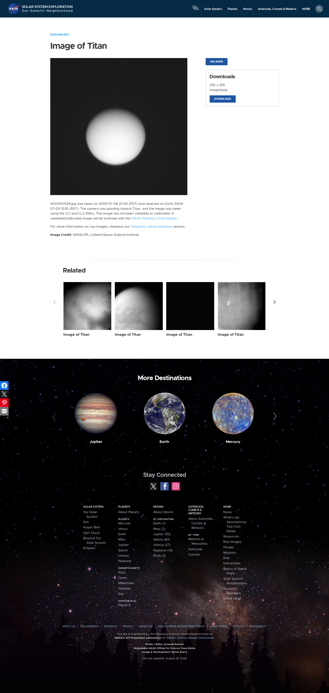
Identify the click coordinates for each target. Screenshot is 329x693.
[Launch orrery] (195, 10)
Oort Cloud (91, 532)
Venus (123, 528)
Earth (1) (159, 523)
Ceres (122, 577)
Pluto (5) (159, 555)
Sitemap (238, 626)
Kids (226, 558)
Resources (231, 536)
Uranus (123, 555)
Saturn (123, 550)
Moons (158, 506)
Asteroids (195, 549)
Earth (164, 442)
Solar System (93, 506)
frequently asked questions (151, 226)
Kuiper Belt (91, 527)
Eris (121, 594)
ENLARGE (216, 61)
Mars (121, 539)
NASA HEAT (232, 598)
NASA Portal (219, 626)
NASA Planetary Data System (154, 218)
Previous (54, 302)
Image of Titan (76, 335)
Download (222, 99)
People (228, 547)
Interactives (231, 563)
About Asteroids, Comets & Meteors (200, 523)
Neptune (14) (163, 550)
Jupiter (96, 442)
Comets (194, 554)
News (227, 512)
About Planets (128, 512)
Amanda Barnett (174, 644)
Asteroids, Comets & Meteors (196, 510)
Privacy (128, 626)
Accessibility (258, 626)
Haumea (124, 588)
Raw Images (59, 34)
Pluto (122, 572)
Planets (124, 506)
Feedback (110, 626)
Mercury (233, 442)
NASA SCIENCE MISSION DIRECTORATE (181, 626)
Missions (229, 552)
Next (275, 302)
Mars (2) (159, 528)
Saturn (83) (161, 539)
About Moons (163, 512)
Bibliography (90, 626)
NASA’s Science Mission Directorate (190, 638)
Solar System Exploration (47, 6)
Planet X (124, 605)
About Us (68, 626)
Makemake (126, 583)
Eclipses (89, 548)
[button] (306, 9)
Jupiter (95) (162, 534)
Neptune (124, 561)
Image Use (146, 626)
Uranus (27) (162, 544)
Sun (86, 522)
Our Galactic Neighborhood (47, 11)
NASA (14, 8)
